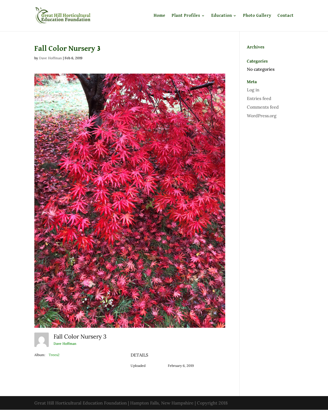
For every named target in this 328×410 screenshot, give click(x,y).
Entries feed (259, 98)
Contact (286, 16)
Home (159, 16)
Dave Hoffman (50, 58)
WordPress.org (261, 115)
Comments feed (263, 107)
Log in (253, 90)
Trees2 (54, 355)
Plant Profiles (186, 16)
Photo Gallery (257, 16)
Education (221, 16)
